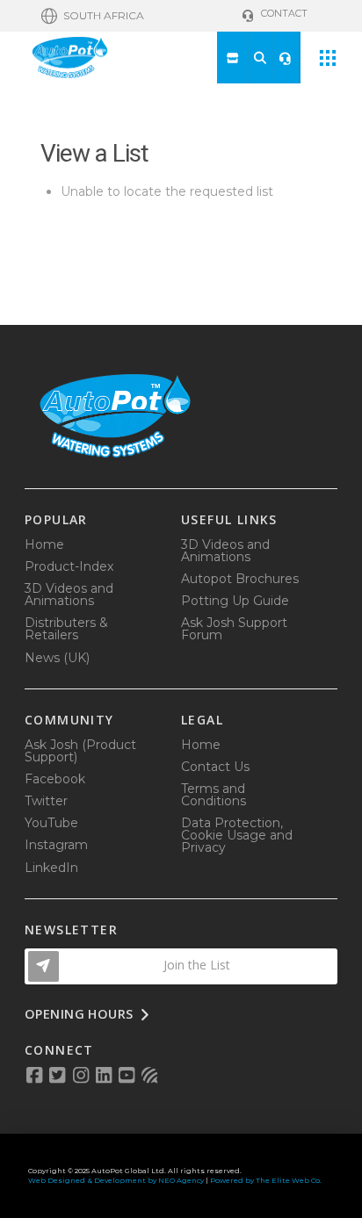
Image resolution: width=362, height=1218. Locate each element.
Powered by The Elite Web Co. (266, 1180)
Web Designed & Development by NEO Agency (116, 1180)
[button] (92, 16)
